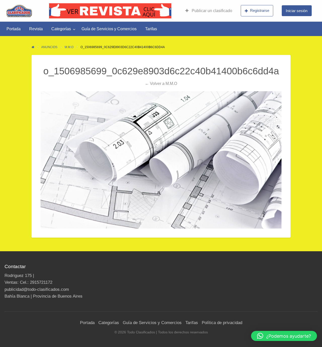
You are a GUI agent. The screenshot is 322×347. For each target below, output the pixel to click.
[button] (284, 336)
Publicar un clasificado (211, 11)
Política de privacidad (222, 322)
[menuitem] (208, 10)
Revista (36, 29)
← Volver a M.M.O (161, 83)
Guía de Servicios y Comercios (109, 29)
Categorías (61, 29)
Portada (14, 29)
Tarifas (151, 29)
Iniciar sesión (296, 11)
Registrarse (259, 10)
